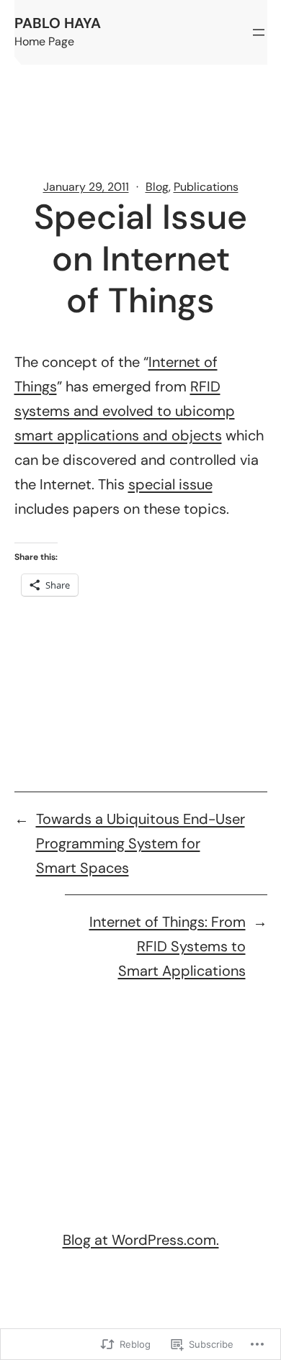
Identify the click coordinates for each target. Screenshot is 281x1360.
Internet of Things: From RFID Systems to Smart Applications (167, 946)
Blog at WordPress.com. (141, 1239)
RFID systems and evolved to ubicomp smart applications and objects (124, 411)
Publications (206, 186)
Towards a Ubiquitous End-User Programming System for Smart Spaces (140, 843)
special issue (170, 484)
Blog (157, 186)
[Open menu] (258, 32)
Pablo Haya (57, 23)
